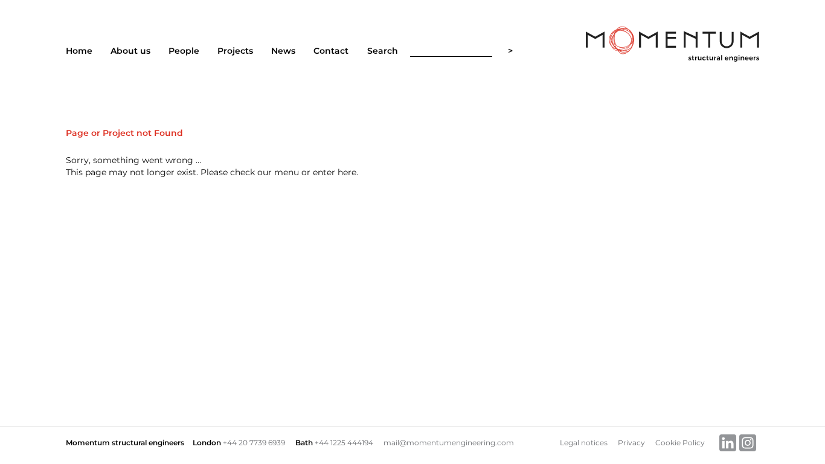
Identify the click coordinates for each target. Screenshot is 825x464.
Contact (330, 50)
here (347, 172)
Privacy (631, 442)
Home (79, 50)
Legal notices (584, 442)
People (184, 50)
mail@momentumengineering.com (449, 442)
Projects (235, 50)
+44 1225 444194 (344, 442)
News (283, 50)
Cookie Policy (680, 442)
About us (130, 50)
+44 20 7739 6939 (254, 442)
